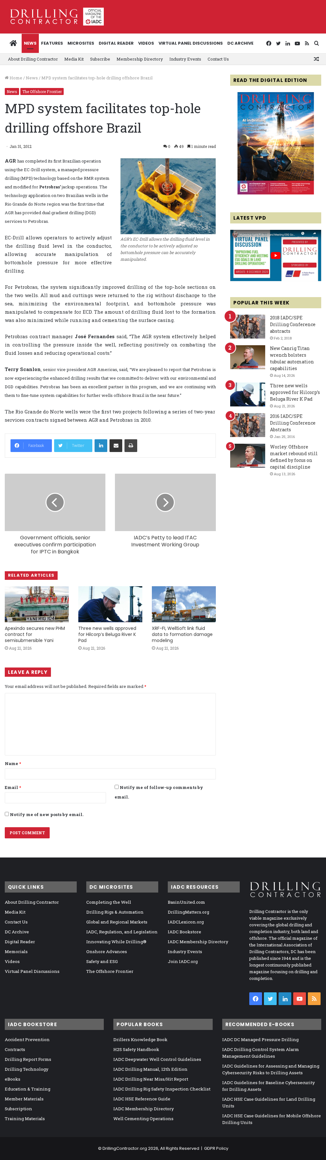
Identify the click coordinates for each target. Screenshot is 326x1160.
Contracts (15, 1049)
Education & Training (27, 1089)
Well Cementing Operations (143, 1118)
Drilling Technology (26, 1069)
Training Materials (25, 1118)
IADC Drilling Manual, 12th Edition (150, 1069)
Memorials (16, 951)
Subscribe (100, 59)
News (30, 43)
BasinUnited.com (186, 902)
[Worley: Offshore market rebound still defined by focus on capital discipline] (247, 456)
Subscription (18, 1109)
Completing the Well (108, 902)
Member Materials (24, 1099)
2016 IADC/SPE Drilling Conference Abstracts (292, 423)
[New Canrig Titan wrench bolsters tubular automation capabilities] (247, 357)
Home (15, 78)
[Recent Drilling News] (275, 193)
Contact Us (218, 59)
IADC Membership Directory (198, 942)
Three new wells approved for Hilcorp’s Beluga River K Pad (107, 634)
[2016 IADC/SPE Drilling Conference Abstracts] (247, 425)
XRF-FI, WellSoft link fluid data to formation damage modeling (182, 634)
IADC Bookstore (184, 932)
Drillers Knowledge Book (140, 1039)
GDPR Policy (216, 1148)
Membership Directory (140, 59)
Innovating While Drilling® (116, 942)
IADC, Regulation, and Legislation (122, 932)
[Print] (130, 445)
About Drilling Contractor (33, 59)
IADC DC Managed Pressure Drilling (260, 1039)
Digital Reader (116, 43)
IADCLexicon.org (186, 922)
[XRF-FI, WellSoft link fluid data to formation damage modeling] (184, 604)
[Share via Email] (116, 445)
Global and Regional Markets (116, 922)
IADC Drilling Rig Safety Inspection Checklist (161, 1089)
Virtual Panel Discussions (191, 43)
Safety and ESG (102, 961)
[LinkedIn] (101, 445)
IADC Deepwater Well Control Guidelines (157, 1059)
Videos (146, 43)
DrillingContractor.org (125, 1148)
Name (13, 763)
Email (13, 787)
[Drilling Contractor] (54, 17)
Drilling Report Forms (28, 1059)
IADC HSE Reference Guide (141, 1099)
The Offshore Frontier (42, 91)
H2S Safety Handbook (136, 1049)
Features (52, 43)
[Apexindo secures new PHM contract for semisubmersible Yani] (37, 604)
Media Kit (74, 59)
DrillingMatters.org (188, 912)
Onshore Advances (106, 951)
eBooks (12, 1079)
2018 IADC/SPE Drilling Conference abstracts (292, 324)
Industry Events (185, 59)
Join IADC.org (183, 961)
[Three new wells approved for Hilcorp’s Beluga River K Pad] (110, 604)
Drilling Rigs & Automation (115, 912)
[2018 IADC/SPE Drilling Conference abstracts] (247, 327)
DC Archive (240, 43)
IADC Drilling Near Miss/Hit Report (150, 1079)
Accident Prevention (27, 1039)
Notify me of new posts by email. (46, 814)
